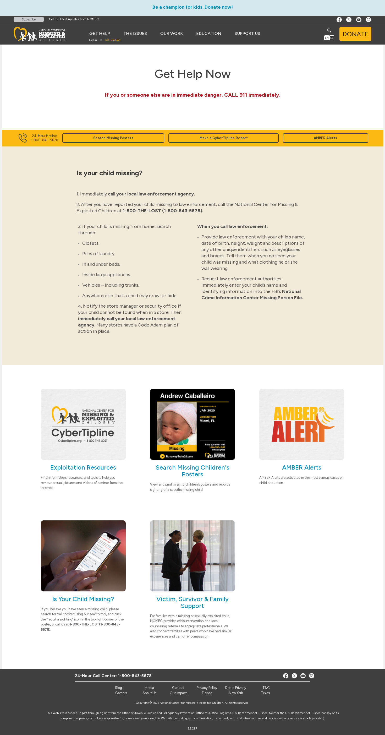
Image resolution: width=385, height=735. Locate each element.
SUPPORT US (247, 33)
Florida (207, 693)
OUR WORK (171, 33)
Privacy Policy (207, 688)
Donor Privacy (235, 688)
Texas (265, 693)
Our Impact (178, 693)
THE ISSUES (135, 33)
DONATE (355, 34)
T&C (266, 688)
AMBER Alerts (325, 138)
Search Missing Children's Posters (192, 471)
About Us (149, 693)
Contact (178, 688)
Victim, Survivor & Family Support (192, 602)
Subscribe (29, 19)
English (93, 40)
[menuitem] (99, 33)
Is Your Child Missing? (83, 599)
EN (327, 38)
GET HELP (99, 33)
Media (149, 688)
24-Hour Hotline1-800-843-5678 (44, 138)
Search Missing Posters (113, 138)
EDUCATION (208, 33)
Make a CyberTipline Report (224, 138)
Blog (118, 688)
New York (236, 693)
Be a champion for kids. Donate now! (192, 7)
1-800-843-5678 (135, 675)
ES (331, 38)
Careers (121, 693)
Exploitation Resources (83, 467)
